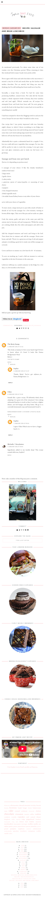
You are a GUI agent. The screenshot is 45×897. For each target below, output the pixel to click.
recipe (31, 325)
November (23, 854)
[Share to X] (20, 328)
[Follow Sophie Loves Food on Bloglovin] (12, 320)
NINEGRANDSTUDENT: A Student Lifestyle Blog (24, 411)
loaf (26, 822)
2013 (22, 885)
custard (32, 817)
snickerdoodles (8, 831)
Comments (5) (8, 325)
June (23, 864)
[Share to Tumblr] (28, 328)
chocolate (9, 814)
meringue (24, 824)
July (24, 862)
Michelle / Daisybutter (16, 444)
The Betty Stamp (14, 344)
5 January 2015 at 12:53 (15, 346)
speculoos (16, 831)
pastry (11, 826)
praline (39, 826)
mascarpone (17, 824)
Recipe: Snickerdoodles (24, 877)
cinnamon (19, 814)
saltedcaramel (37, 829)
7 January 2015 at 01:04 (21, 423)
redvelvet (28, 829)
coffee (32, 814)
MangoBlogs (36, 895)
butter (30, 808)
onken (6, 826)
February (23, 871)
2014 (22, 883)
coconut (26, 814)
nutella (35, 824)
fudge (23, 819)
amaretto (27, 805)
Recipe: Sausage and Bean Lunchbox (21, 29)
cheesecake (31, 811)
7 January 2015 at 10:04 (15, 446)
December (23, 853)
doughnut (7, 819)
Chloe (10, 392)
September (23, 858)
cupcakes (21, 817)
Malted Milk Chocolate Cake (24, 879)
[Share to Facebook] (22, 328)
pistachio (34, 826)
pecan (28, 826)
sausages (37, 325)
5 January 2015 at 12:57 (21, 371)
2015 (22, 851)
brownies (13, 808)
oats (39, 824)
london (31, 822)
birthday (33, 805)
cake (11, 811)
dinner (25, 325)
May (23, 866)
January (23, 873)
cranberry (7, 817)
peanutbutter (22, 826)
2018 (23, 845)
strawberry (23, 831)
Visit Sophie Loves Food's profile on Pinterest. (22, 767)
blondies (6, 808)
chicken (38, 811)
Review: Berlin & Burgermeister (24, 875)
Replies (12, 364)
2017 (22, 847)
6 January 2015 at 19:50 (15, 394)
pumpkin (13, 829)
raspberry (21, 829)
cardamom (24, 811)
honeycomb (7, 822)
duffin (13, 819)
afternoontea (14, 805)
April (23, 867)
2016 (22, 849)
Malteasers (7, 805)
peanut (15, 826)
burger (25, 808)
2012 (22, 887)
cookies (38, 814)
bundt (20, 808)
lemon (22, 822)
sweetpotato (31, 831)
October (23, 856)
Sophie (16, 368)
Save (26, 320)
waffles (10, 833)
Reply (9, 362)
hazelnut (38, 819)
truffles (38, 831)
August (23, 860)
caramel (17, 811)
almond (21, 805)
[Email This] (17, 328)
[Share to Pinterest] (24, 328)
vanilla (6, 833)
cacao (5, 811)
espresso (18, 819)
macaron (38, 822)
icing (13, 822)
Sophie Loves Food (18, 895)
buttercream (37, 808)
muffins (30, 824)
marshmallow (8, 824)
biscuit (38, 805)
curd (27, 817)
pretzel (6, 829)
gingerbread (30, 819)
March (23, 869)
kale (17, 822)
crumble (13, 817)
